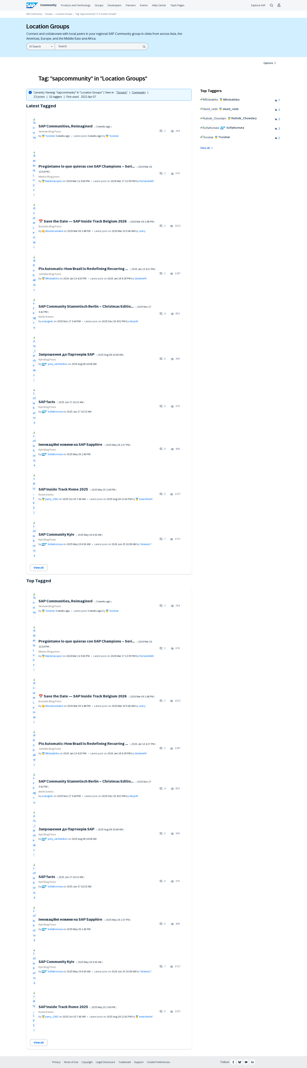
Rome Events (46, 494)
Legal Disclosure (105, 1062)
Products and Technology (75, 5)
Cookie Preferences (158, 1062)
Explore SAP (258, 5)
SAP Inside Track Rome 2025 (78, 489)
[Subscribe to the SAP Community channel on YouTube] (246, 1062)
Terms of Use (71, 1062)
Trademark (124, 1062)
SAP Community (34, 14)
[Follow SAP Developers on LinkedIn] (252, 1062)
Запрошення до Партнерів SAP (81, 354)
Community (48, 5)
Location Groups (64, 14)
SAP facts (62, 402)
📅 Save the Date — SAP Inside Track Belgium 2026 (97, 221)
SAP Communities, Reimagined (75, 126)
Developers (115, 5)
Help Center (159, 5)
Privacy (56, 1062)
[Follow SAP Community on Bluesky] (239, 1062)
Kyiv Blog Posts (47, 359)
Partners (131, 5)
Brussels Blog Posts (50, 226)
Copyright (87, 1062)
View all (39, 567)
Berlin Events (46, 316)
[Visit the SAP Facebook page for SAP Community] (233, 1062)
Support (139, 1062)
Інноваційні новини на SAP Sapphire (85, 444)
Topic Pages (177, 5)
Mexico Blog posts (49, 176)
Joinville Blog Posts (50, 274)
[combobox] (101, 46)
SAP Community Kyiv (71, 534)
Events (144, 5)
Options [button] (268, 63)
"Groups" (122, 92)
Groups (99, 5)
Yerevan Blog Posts (50, 131)
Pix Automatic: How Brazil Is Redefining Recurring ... (97, 269)
